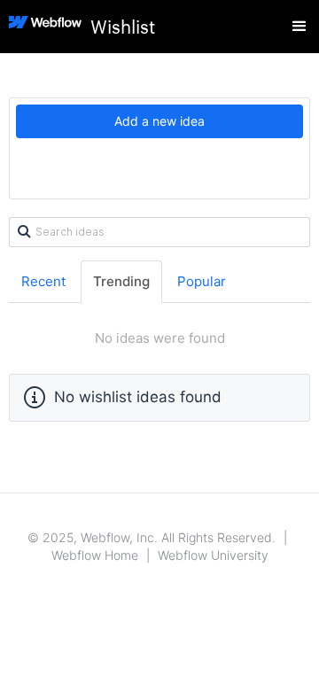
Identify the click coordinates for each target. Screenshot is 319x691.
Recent (43, 281)
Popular (201, 281)
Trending (121, 281)
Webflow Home (94, 555)
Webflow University (213, 555)
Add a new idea (159, 120)
